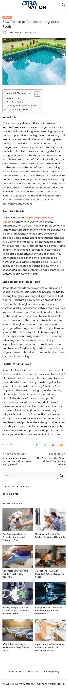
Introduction (12, 98)
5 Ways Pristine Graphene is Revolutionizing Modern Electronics (49, 610)
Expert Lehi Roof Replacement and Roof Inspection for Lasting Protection (50, 647)
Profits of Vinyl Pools (17, 109)
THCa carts (10, 494)
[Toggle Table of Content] (35, 94)
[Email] (61, 445)
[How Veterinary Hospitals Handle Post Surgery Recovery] (17, 556)
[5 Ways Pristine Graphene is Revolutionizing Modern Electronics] (50, 593)
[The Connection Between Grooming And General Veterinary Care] (17, 519)
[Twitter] (45, 445)
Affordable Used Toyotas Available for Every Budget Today (15, 647)
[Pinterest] (53, 445)
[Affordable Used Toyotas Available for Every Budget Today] (17, 630)
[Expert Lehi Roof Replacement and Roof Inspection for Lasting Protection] (50, 630)
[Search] (64, 5)
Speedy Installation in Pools (21, 105)
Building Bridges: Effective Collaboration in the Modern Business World (16, 610)
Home (7, 17)
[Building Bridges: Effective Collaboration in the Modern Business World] (17, 593)
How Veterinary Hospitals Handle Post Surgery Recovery (15, 574)
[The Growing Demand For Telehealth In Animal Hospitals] (50, 519)
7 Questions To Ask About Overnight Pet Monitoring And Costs (49, 574)
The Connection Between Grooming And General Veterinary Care (14, 537)
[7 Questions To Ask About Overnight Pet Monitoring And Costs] (50, 556)
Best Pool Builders (16, 102)
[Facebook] (36, 445)
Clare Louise (14, 32)
